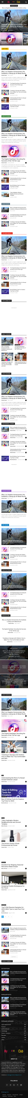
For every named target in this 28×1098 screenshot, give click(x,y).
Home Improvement (5, 22)
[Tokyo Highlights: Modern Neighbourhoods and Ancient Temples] (5, 194)
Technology (4, 40)
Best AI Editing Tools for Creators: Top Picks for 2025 (12, 800)
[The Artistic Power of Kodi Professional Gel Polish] (14, 835)
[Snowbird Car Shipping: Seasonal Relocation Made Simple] (14, 856)
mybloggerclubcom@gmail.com (14, 1075)
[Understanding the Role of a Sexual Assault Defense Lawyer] (5, 100)
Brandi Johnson (13, 459)
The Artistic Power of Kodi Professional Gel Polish (10, 844)
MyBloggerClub (5, 1092)
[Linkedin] (14, 1085)
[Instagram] (10, 1085)
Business (3, 862)
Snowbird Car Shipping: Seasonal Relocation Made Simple (12, 865)
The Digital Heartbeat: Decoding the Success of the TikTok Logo (13, 160)
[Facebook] (7, 1085)
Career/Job (4, 904)
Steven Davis (4, 75)
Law (16, 360)
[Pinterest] (17, 1085)
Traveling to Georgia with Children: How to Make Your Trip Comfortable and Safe (18, 92)
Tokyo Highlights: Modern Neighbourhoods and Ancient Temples (16, 194)
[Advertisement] (14, 318)
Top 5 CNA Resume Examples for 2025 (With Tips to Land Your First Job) (12, 909)
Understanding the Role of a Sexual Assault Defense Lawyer (21, 363)
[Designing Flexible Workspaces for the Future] (14, 878)
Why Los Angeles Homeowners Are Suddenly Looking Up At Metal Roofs (13, 72)
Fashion (3, 841)
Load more (13, 956)
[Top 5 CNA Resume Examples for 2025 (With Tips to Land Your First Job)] (14, 899)
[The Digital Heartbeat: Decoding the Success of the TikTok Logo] (11, 39)
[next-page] (5, 112)
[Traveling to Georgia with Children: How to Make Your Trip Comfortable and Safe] (5, 92)
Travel (26, 38)
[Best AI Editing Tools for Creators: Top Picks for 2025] (5, 107)
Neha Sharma (4, 825)
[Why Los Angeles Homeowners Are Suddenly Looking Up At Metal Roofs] (14, 20)
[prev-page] (2, 112)
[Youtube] (21, 1085)
